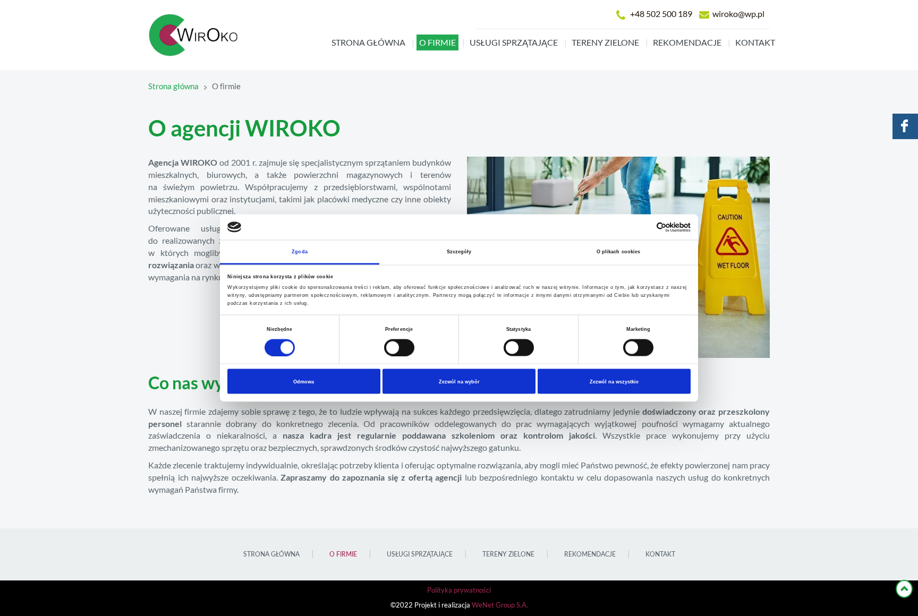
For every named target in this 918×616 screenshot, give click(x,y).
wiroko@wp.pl (738, 14)
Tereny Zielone (605, 42)
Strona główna (368, 42)
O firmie (437, 42)
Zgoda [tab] (300, 251)
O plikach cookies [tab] (619, 251)
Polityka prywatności (459, 590)
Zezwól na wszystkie (614, 381)
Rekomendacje (687, 42)
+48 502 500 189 (661, 14)
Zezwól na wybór (459, 381)
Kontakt (755, 42)
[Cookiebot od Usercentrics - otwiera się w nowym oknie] (644, 227)
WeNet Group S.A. (500, 605)
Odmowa (303, 381)
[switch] (399, 347)
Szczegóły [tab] (459, 251)
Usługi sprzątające (514, 42)
